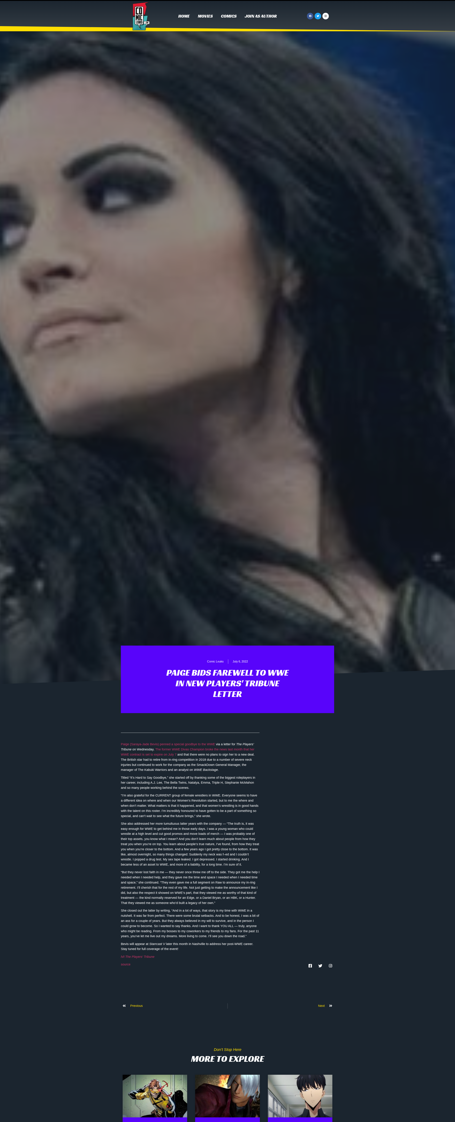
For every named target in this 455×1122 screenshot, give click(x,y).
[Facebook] (310, 16)
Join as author (261, 16)
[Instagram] (325, 16)
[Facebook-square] (310, 966)
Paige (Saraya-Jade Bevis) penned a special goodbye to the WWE (168, 744)
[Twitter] (318, 16)
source (125, 964)
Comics (229, 16)
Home (184, 16)
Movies (205, 16)
